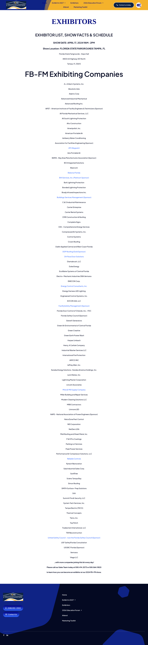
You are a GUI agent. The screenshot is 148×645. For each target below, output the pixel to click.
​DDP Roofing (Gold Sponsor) (74, 251)
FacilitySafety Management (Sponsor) (74, 306)
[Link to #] (138, 5)
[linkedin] (7, 635)
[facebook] (4, 635)
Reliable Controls (74, 459)
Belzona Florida (74, 173)
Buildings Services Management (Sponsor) (74, 197)
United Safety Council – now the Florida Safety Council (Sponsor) (74, 538)
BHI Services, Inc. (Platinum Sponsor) (74, 178)
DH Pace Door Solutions (74, 256)
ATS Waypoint (74, 148)
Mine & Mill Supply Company (74, 390)
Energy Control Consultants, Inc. (74, 286)
